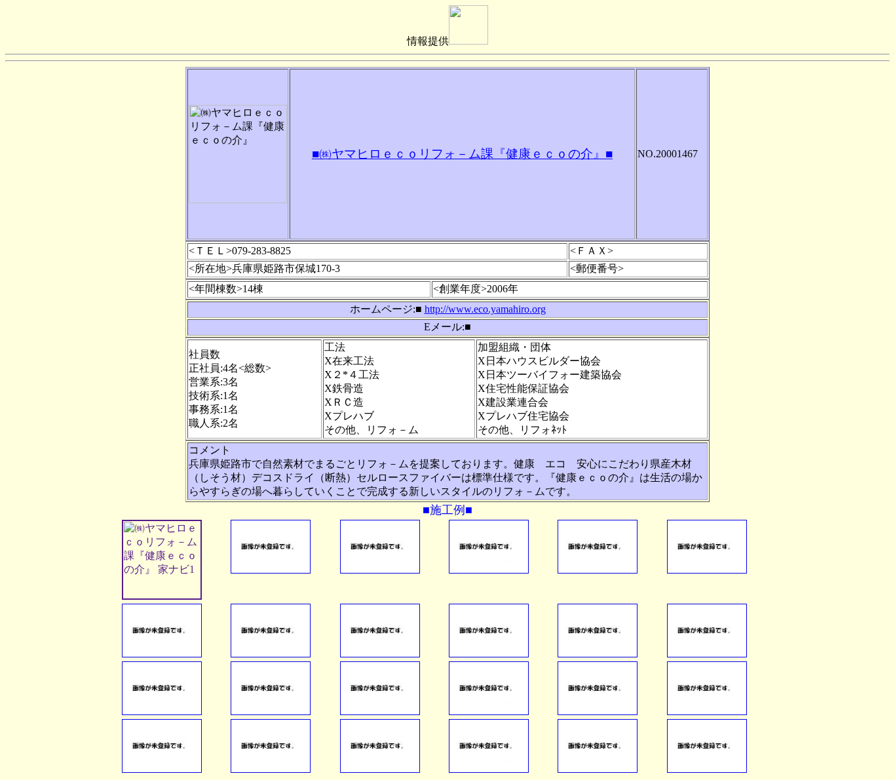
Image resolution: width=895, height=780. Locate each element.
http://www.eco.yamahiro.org (485, 309)
